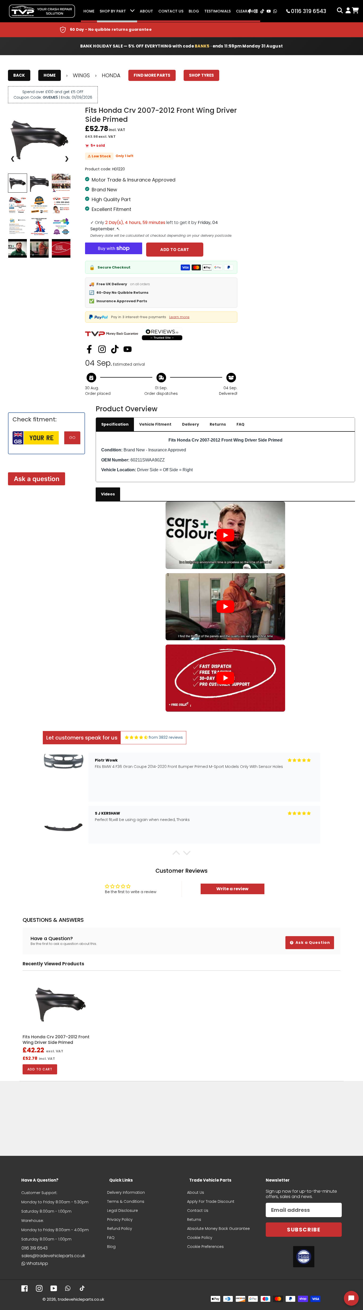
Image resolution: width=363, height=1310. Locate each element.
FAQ (240, 424)
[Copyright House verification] (303, 1256)
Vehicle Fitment (155, 424)
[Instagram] (102, 349)
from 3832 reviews (166, 737)
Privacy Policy (120, 1219)
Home (88, 11)
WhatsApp (37, 1263)
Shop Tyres (201, 75)
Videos (108, 494)
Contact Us (170, 11)
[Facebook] (89, 349)
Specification (115, 424)
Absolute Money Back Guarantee (218, 1228)
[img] (136, 737)
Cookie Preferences (205, 1246)
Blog (194, 11)
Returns (218, 424)
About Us (195, 1192)
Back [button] (19, 75)
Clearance (247, 11)
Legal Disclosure (122, 1210)
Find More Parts (152, 75)
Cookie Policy (199, 1237)
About (146, 11)
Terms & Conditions (125, 1201)
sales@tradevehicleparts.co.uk (53, 1256)
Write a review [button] (232, 889)
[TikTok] (115, 349)
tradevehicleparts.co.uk (81, 1299)
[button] (176, 854)
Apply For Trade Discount (210, 1201)
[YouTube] (127, 349)
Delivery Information (126, 1192)
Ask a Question (312, 942)
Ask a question (37, 479)
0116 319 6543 (35, 1248)
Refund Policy (119, 1228)
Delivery (190, 424)
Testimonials (217, 11)
